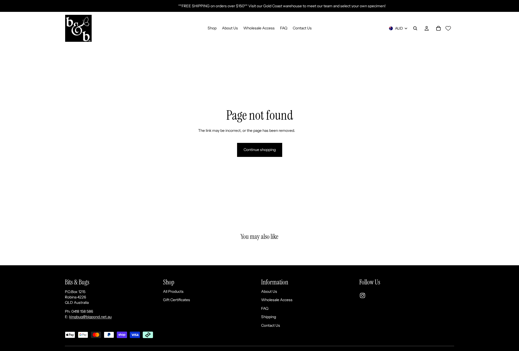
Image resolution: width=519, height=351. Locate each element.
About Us (269, 291)
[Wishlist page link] (448, 28)
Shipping (268, 316)
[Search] (415, 28)
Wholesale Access (276, 299)
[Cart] (438, 28)
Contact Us (270, 325)
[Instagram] (362, 295)
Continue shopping (260, 149)
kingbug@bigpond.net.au (90, 316)
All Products (173, 291)
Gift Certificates (176, 299)
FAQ (264, 308)
